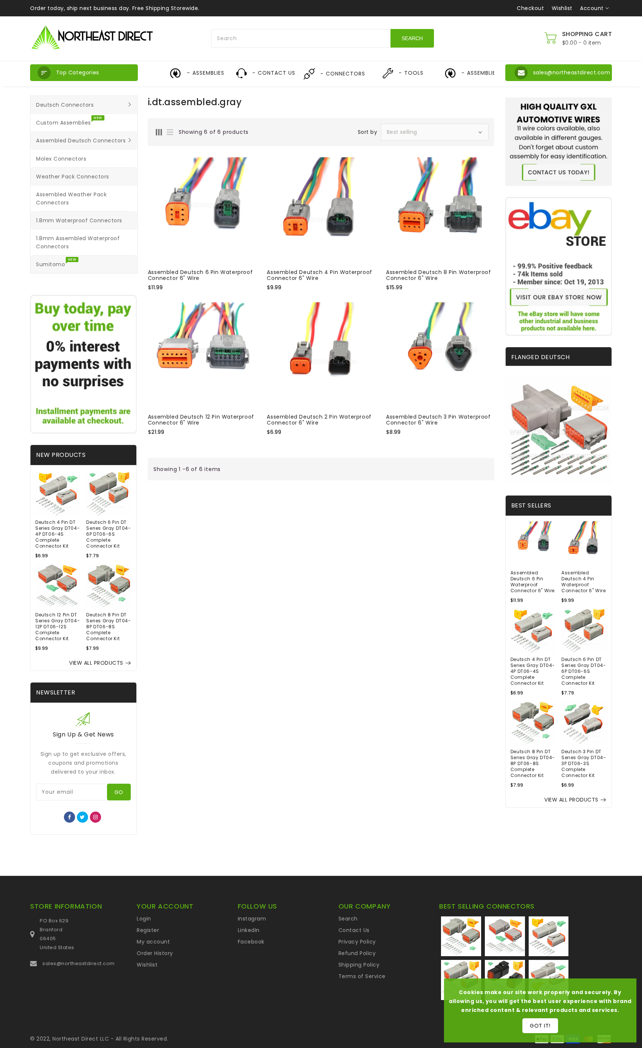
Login (144, 918)
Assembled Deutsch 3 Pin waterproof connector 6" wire (438, 420)
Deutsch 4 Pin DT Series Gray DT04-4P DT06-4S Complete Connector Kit (57, 534)
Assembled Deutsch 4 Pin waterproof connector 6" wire (319, 275)
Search (348, 918)
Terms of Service (362, 976)
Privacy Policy (357, 941)
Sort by (367, 132)
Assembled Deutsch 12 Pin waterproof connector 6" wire (201, 420)
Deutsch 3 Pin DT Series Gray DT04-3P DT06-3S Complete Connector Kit (583, 763)
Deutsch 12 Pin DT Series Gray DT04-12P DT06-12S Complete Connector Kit (57, 627)
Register (148, 930)
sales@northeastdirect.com (78, 963)
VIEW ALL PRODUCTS (96, 663)
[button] (84, 72)
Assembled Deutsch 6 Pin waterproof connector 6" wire (200, 275)
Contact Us (354, 930)
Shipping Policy (359, 964)
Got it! (540, 1025)
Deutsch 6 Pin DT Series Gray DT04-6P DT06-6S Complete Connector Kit (108, 534)
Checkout (530, 8)
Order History (155, 953)
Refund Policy (357, 953)
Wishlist (562, 8)
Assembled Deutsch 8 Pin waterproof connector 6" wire (438, 275)
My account (153, 941)
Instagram (252, 918)
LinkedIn (249, 930)
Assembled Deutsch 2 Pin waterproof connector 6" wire (319, 420)
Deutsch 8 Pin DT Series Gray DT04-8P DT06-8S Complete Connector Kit (108, 627)
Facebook (251, 941)
